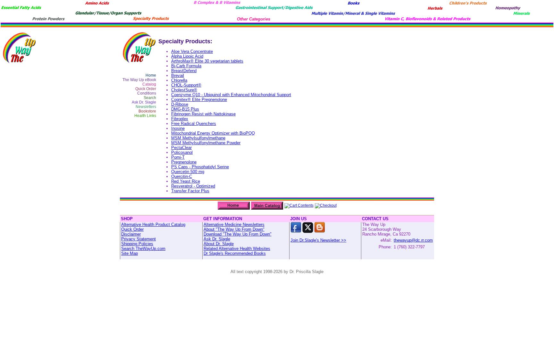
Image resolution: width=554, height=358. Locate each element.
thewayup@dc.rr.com (413, 240)
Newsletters (146, 106)
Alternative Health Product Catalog (153, 224)
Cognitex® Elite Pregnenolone (199, 99)
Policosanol (182, 152)
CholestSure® (184, 89)
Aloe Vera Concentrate (192, 51)
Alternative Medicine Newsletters (234, 224)
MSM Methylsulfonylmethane (198, 138)
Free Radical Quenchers (193, 123)
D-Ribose (179, 104)
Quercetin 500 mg (187, 171)
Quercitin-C (181, 176)
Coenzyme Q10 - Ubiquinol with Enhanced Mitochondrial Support (231, 94)
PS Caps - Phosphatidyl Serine (200, 166)
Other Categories (253, 19)
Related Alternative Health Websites (237, 248)
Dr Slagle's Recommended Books (235, 253)
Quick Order (145, 89)
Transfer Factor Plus (190, 190)
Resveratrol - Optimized (193, 186)
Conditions (146, 93)
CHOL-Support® (186, 85)
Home (151, 75)
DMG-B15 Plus (185, 109)
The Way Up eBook (139, 80)
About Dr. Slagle (219, 243)
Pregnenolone (184, 162)
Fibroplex (179, 118)
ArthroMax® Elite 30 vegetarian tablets (207, 61)
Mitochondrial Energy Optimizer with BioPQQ (213, 133)
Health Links (145, 115)
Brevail (177, 75)
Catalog (149, 84)
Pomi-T (178, 157)
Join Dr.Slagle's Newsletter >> (318, 240)
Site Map (129, 253)
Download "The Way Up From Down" (238, 234)
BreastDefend (184, 70)
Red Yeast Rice (185, 181)
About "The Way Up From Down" (234, 229)
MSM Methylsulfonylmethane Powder (205, 142)
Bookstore (147, 111)
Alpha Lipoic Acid (187, 56)
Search (150, 98)
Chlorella (179, 80)
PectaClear (181, 147)
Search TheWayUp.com (143, 248)
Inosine (178, 128)
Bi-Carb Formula (186, 65)
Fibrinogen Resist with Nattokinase (203, 114)
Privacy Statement (138, 239)
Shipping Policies (137, 243)
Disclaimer (131, 234)
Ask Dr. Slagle (144, 102)
